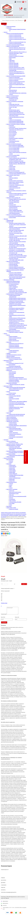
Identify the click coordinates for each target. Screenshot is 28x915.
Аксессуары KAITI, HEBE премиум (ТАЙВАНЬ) (18, 401)
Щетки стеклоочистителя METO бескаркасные (15, 387)
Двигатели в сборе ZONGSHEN (15, 272)
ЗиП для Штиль (12, 135)
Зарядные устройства (13, 177)
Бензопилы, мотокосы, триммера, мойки (14, 444)
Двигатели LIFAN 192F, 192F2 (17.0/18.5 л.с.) (18, 52)
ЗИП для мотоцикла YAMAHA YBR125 (16, 146)
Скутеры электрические (14, 350)
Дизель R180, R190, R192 (14, 104)
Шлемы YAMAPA (12, 470)
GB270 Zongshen (12, 57)
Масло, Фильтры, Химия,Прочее (13, 175)
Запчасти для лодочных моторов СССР (16, 172)
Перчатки (11, 461)
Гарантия (3, 887)
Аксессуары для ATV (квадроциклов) (16, 403)
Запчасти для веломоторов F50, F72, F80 (14, 369)
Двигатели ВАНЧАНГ (13, 264)
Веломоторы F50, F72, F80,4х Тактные (13, 367)
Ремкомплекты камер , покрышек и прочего (18, 378)
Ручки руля (11, 410)
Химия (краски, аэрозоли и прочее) (16, 182)
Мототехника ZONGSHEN (14, 346)
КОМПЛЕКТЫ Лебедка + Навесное (16, 332)
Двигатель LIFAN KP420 (13, 66)
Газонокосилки (12, 127)
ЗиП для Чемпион (12, 134)
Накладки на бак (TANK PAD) (15, 395)
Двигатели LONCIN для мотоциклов (16, 267)
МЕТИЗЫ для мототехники (14, 408)
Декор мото (11, 405)
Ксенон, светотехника (13, 432)
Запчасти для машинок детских (15, 359)
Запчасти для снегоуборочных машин (13, 214)
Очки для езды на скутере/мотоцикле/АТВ (17, 496)
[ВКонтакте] (2, 533)
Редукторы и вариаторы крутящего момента (15, 44)
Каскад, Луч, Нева (13, 107)
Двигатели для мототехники (12, 261)
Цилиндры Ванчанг (13, 90)
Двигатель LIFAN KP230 (13, 64)
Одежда (11, 462)
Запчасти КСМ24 (12, 217)
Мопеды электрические (14, 340)
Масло (10, 176)
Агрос (10, 102)
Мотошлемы (8, 463)
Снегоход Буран (12, 166)
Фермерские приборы (10, 453)
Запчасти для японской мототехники (13, 144)
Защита (10, 485)
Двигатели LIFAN (9, 221)
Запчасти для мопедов (13, 80)
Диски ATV (11, 203)
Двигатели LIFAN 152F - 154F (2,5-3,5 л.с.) (17, 47)
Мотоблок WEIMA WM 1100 (14, 111)
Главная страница (4, 512)
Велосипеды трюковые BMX (14, 366)
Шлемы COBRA (12, 472)
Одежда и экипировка (8, 458)
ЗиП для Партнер (12, 131)
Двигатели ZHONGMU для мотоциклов (17, 268)
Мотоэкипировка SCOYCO (11, 482)
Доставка (3, 882)
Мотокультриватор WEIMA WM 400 (16, 121)
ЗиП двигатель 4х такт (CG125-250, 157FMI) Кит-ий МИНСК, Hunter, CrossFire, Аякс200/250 (13, 515)
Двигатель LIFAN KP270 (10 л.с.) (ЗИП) (16, 67)
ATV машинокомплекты (14, 284)
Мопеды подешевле (13, 336)
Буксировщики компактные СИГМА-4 (16, 308)
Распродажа (8, 27)
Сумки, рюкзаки (12, 500)
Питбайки (8, 353)
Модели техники (12, 393)
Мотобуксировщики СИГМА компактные (17, 318)
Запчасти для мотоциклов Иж (15, 35)
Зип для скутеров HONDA (14, 148)
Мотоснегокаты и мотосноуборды (16, 319)
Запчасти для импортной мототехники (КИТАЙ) (15, 76)
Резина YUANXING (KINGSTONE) (15, 210)
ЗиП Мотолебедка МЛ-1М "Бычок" (16, 105)
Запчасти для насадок (13, 442)
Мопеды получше (12, 339)
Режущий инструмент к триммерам (16, 138)
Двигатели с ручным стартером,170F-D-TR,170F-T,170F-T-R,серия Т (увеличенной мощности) (17, 225)
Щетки (10, 400)
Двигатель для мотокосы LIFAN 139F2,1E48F (18, 236)
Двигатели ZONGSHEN (13, 265)
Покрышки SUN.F (12, 204)
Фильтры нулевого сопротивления (16, 180)
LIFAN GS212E (11, 60)
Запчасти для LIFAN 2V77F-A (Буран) (16, 56)
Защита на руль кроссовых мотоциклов (17, 414)
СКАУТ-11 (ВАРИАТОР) (13, 286)
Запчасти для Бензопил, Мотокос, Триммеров (15, 124)
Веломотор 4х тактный (13, 98)
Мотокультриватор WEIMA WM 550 (16, 112)
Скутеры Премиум (12, 352)
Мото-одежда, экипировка (11, 489)
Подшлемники (12, 499)
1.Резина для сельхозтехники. (15, 119)
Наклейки (11, 397)
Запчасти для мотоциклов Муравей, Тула (17, 42)
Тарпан (10, 118)
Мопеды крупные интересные (15, 337)
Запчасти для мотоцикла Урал (15, 36)
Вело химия (11, 374)
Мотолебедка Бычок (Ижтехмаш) (13, 330)
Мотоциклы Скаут (12, 285)
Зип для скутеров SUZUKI (14, 149)
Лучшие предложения (10, 26)
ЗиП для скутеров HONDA (14, 155)
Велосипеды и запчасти (8, 360)
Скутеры (8, 349)
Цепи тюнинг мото (12, 91)
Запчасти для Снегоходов (11, 156)
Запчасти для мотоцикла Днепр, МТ (16, 37)
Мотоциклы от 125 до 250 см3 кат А (16, 343)
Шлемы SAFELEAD (12, 466)
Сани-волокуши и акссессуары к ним (16, 326)
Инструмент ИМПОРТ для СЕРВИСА (16, 452)
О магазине (3, 885)
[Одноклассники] (4, 533)
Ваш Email (3, 617)
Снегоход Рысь (12, 168)
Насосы (10, 179)
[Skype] (9, 533)
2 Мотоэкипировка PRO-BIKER (15, 502)
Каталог (9, 512)
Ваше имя (17, 617)
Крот (10, 108)
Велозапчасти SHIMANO (14, 380)
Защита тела (11, 490)
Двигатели (6, 219)
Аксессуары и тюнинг (10, 394)
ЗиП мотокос (11, 136)
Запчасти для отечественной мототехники (14, 33)
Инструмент (6, 439)
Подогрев (11, 438)
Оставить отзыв (4, 603)
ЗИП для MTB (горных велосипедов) (16, 377)
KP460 (10, 59)
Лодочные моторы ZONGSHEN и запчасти (17, 173)
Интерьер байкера (13, 422)
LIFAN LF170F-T (12, 61)
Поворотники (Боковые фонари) (15, 429)
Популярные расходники (14, 141)
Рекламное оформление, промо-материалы (18, 425)
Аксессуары (11, 125)
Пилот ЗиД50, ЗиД (13, 100)
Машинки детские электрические (13, 357)
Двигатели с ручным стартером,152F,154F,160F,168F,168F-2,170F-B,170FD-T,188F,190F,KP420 (18, 239)
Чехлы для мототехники (11, 417)
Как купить (3, 880)
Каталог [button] (4, 23)
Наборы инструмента (10, 456)
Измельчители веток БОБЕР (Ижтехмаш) (17, 455)
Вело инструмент (12, 373)
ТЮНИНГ (11, 411)
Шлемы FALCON (12, 465)
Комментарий (4, 614)
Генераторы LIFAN (9, 220)
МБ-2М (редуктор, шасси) (14, 110)
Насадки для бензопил (11, 441)
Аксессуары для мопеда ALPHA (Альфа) (17, 404)
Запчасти (5, 32)
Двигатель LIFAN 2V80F (13, 63)
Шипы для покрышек (13, 209)
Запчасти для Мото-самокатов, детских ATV (18, 193)
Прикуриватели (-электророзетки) (16, 436)
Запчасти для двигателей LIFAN (12, 46)
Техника (5, 333)
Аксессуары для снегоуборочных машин (17, 216)
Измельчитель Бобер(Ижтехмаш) (13, 281)
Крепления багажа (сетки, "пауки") (16, 407)
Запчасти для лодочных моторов (13, 170)
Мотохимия (11, 189)
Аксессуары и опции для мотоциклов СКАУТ (18, 292)
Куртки (10, 504)
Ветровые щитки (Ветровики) (12, 419)
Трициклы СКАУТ (12, 288)
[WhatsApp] (7, 533)
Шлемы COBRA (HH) (13, 473)
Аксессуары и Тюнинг (8, 386)
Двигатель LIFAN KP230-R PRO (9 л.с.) (16, 71)
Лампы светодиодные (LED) (14, 187)
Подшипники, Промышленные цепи (16, 185)
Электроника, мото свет (11, 427)
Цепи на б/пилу (12, 139)
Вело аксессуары (12, 371)
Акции (5, 25)
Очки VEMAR (11, 503)
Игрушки (8, 391)
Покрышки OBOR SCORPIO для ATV (16, 211)
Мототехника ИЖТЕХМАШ (9, 279)
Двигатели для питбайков (14, 262)
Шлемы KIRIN (12, 479)
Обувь (10, 486)
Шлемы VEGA (12, 480)
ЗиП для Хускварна (13, 132)
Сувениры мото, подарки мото (12, 421)
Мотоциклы (8, 342)
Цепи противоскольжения (14, 213)
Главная (3, 877)
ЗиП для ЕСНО (12, 142)
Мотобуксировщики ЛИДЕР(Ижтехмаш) (14, 294)
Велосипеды (8, 361)
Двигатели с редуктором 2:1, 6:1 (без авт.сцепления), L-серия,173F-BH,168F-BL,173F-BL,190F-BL (17, 246)
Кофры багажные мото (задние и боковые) (15, 415)
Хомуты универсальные (14, 183)
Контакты (3, 889)
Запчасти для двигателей (14, 77)
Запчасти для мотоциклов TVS (12, 95)
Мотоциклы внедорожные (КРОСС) (16, 347)
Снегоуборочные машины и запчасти (13, 354)
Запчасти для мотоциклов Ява (15, 43)
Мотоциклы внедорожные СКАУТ (13, 282)
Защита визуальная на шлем (15, 428)
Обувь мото (11, 495)
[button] (26, 540)
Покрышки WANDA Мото (14, 202)
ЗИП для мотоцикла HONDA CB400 (16, 145)
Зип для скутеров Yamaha (14, 151)
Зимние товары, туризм (11, 507)
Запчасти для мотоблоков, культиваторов (14, 101)
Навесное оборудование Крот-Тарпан (16, 117)
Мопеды (8, 335)
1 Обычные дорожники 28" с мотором (16, 384)
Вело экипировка (9, 459)
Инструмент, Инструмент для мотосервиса (14, 451)
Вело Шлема (8, 506)
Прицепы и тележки (10, 356)
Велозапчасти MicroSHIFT (14, 381)
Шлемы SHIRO (12, 468)
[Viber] (5, 533)
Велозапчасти (9, 370)
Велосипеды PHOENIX (10, 364)
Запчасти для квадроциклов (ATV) (16, 78)
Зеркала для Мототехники (11, 418)
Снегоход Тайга (12, 169)
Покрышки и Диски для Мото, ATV (13, 197)
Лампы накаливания (13, 186)
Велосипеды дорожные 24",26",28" (16, 363)
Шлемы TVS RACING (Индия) (14, 478)
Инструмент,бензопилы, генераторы (13, 445)
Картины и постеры (13, 424)
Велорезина (11, 376)
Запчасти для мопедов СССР (12, 97)
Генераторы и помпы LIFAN (14, 446)
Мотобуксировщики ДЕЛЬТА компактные (17, 298)
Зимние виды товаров (13, 509)
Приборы (11, 431)
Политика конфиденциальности (8, 892)
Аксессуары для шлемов (14, 398)
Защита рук (8, 412)
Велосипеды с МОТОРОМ (11, 383)
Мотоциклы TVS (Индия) (14, 344)
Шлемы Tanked (12, 469)
